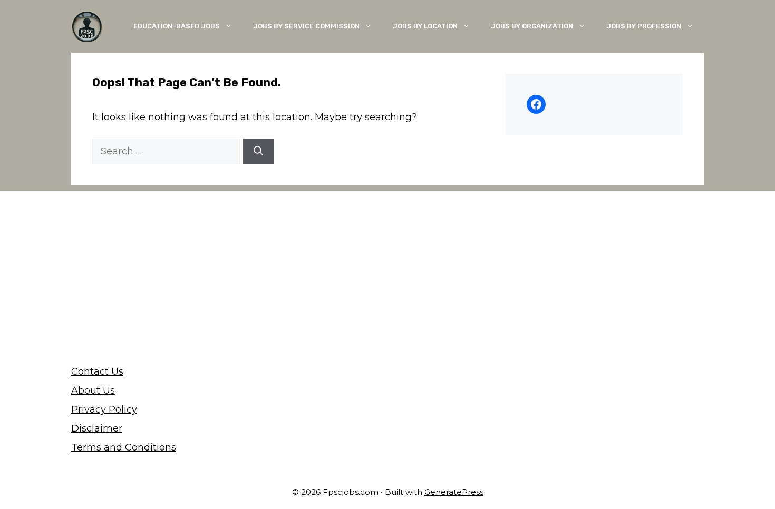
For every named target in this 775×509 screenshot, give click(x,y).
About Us (93, 390)
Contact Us (97, 371)
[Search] (258, 151)
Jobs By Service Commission (306, 26)
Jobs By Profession (643, 26)
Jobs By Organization (532, 26)
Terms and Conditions (123, 447)
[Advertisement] (387, 264)
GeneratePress (453, 492)
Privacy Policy (104, 409)
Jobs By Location (425, 26)
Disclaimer (96, 428)
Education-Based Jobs (176, 26)
